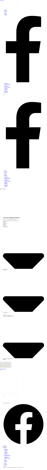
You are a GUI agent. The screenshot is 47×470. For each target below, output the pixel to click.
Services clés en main (6, 86)
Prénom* (4, 221)
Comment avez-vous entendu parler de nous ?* (8, 316)
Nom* (4, 222)
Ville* (3, 225)
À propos (5, 10)
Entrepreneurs (6, 83)
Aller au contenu (2, 0)
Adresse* (4, 224)
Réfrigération (5, 92)
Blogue (5, 9)
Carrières (5, 14)
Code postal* (4, 226)
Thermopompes (6, 88)
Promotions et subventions (7, 84)
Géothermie (5, 91)
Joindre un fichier (5, 315)
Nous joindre (5, 11)
